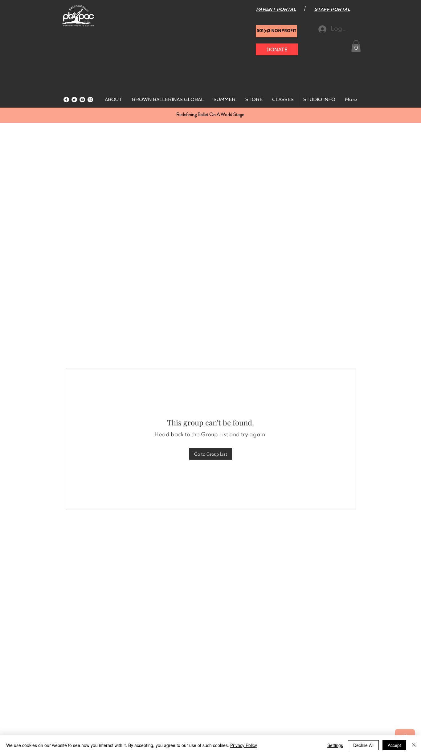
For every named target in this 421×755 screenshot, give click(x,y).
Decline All (363, 745)
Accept (394, 745)
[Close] (413, 745)
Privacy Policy (243, 745)
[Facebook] (66, 99)
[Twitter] (74, 99)
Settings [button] (335, 745)
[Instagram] (90, 99)
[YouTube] (82, 99)
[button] (356, 46)
